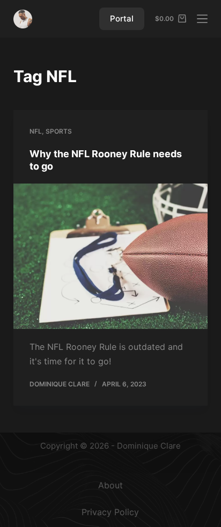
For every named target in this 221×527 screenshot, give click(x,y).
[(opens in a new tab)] (110, 257)
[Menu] (202, 18)
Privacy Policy (110, 512)
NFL (36, 131)
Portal (122, 18)
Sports (59, 131)
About (110, 485)
